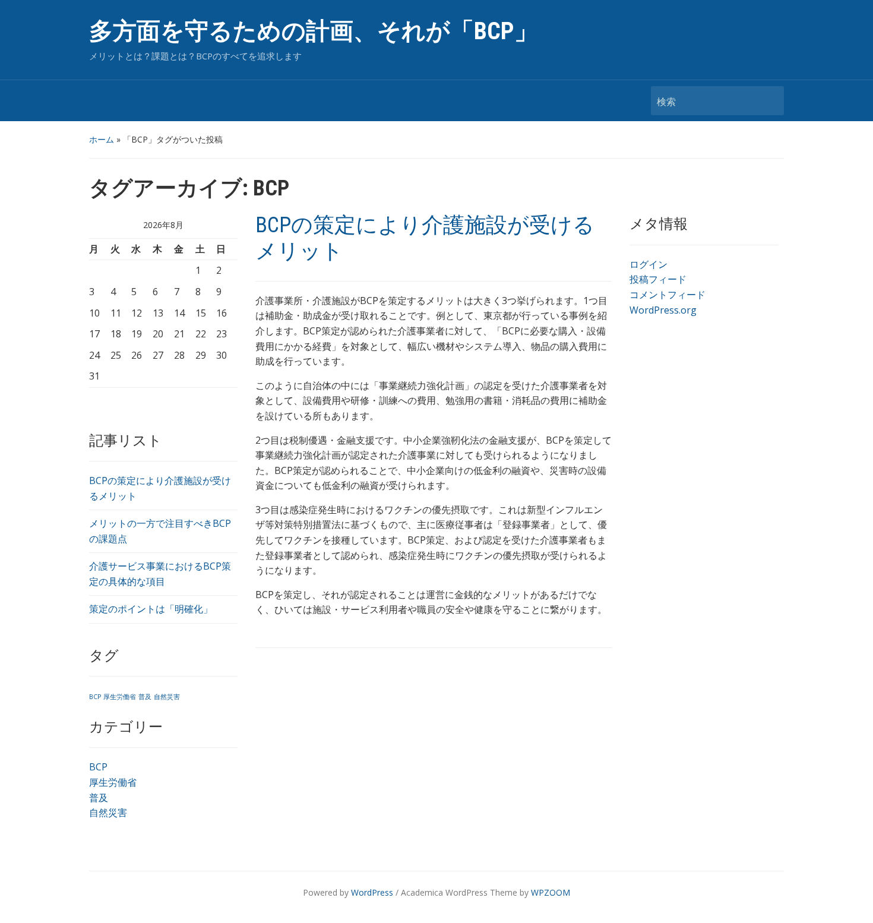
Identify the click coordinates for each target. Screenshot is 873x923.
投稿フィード (658, 279)
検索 (769, 100)
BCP (95, 697)
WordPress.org (663, 310)
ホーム (101, 139)
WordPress (372, 892)
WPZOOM (550, 892)
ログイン (649, 264)
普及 (144, 697)
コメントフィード (668, 294)
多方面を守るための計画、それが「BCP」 (313, 31)
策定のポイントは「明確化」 (151, 608)
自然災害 (167, 697)
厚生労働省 (119, 697)
